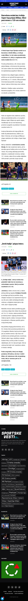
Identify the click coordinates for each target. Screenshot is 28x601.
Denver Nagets (12, 465)
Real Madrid (13, 495)
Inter (3, 369)
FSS (13, 475)
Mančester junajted (10, 486)
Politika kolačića (9, 593)
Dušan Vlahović (4, 468)
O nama (5, 591)
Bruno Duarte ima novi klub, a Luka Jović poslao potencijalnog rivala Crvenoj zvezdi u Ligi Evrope (18, 202)
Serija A (12, 369)
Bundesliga (4, 463)
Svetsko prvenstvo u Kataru (18, 503)
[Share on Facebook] (7, 26)
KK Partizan (6, 482)
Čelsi (3, 506)
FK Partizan (6, 475)
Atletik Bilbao (4, 188)
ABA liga (5, 459)
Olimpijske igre (5, 492)
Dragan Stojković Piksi (21, 465)
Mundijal (24, 486)
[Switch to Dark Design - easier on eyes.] (26, 1)
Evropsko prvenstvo (20, 468)
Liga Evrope (4, 484)
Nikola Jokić (10, 489)
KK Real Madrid (15, 481)
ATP (10, 459)
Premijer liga (22, 493)
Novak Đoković (20, 489)
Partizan (12, 492)
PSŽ (2, 495)
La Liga (21, 481)
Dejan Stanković (4, 465)
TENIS (21, 7)
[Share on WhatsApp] (13, 26)
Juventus (7, 369)
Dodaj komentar (14, 193)
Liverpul (3, 486)
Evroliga (12, 469)
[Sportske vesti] (14, 4)
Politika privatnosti (18, 591)
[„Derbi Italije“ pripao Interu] (14, 263)
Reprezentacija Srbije (9, 498)
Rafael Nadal (7, 495)
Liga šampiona (19, 484)
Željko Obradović (9, 506)
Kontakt (10, 591)
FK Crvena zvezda (14, 472)
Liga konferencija (11, 484)
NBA (3, 489)
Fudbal (10, 23)
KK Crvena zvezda (8, 478)
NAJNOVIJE (4, 7)
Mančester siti (18, 486)
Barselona (11, 188)
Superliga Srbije (13, 501)
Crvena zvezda (13, 463)
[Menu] (2, 4)
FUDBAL (10, 7)
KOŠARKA (16, 7)
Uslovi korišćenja (19, 593)
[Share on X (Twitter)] (9, 26)
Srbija (4, 501)
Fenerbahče (4, 472)
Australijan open (16, 459)
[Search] (26, 4)
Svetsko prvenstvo (7, 503)
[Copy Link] (11, 26)
